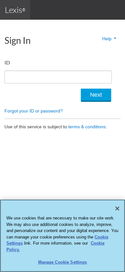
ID (7, 62)
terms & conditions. (87, 126)
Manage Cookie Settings (62, 262)
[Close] (117, 208)
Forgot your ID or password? (33, 110)
